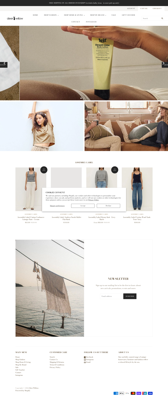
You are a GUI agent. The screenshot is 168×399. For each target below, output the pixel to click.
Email (88, 362)
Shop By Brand (97, 15)
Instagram (91, 22)
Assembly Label (30, 214)
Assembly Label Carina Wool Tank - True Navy (137, 218)
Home (35, 15)
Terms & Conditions (57, 364)
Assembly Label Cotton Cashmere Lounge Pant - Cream (30, 218)
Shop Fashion (50, 15)
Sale (114, 15)
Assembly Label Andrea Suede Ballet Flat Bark (66, 218)
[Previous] (4, 63)
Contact (76, 22)
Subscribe (130, 296)
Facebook (89, 357)
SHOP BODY (86, 65)
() (143, 8)
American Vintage (42, 126)
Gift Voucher (128, 15)
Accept (82, 205)
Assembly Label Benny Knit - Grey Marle (101, 218)
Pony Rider (126, 126)
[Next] (163, 63)
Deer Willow (34, 388)
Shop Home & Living (73, 15)
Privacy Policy (93, 200)
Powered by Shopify (22, 390)
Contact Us (54, 359)
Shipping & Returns (57, 362)
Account (131, 8)
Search (52, 357)
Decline (108, 205)
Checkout (157, 8)
